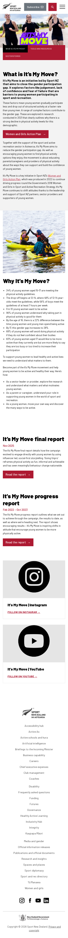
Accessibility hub (34, 725)
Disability (34, 786)
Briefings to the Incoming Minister (34, 749)
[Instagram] (22, 900)
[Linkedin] (46, 900)
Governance (34, 809)
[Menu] (62, 7)
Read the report (16, 474)
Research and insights (34, 858)
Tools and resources (41, 49)
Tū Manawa (34, 882)
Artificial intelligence (34, 743)
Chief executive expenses (34, 766)
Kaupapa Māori (34, 833)
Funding (34, 798)
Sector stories (13, 56)
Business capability (34, 755)
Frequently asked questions (34, 792)
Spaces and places (34, 864)
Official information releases (34, 847)
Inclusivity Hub (34, 821)
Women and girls (34, 888)
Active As (34, 731)
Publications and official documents (34, 852)
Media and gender (34, 841)
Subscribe (33, 7)
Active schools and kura (34, 737)
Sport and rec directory (34, 876)
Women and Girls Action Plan (23, 134)
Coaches (34, 778)
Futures (34, 804)
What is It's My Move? (15, 49)
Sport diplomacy (34, 870)
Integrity (34, 827)
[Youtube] (38, 900)
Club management (34, 772)
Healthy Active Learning (34, 815)
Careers (34, 761)
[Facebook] (30, 900)
